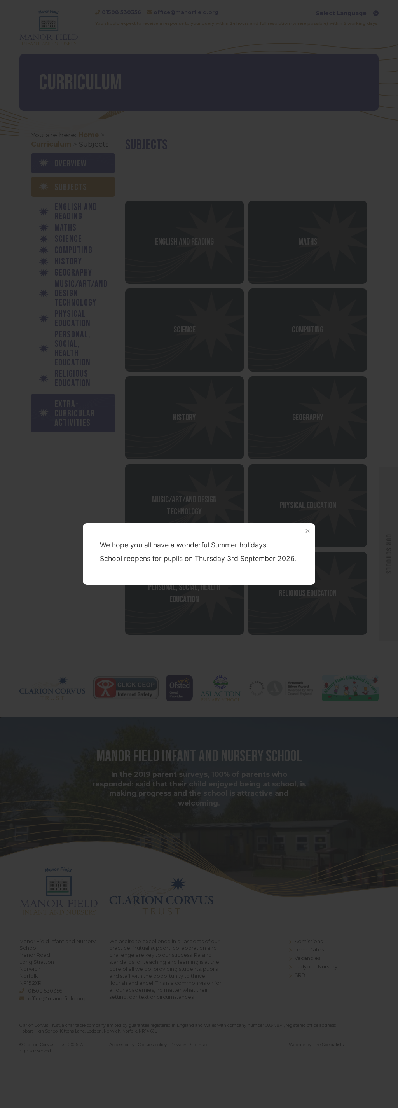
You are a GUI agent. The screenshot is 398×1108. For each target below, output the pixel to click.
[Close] (307, 531)
